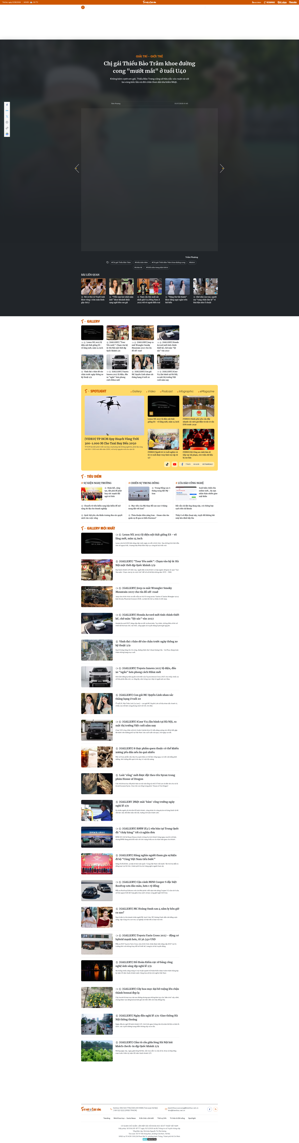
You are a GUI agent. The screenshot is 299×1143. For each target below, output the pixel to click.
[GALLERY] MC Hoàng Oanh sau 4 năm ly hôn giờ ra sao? (147, 910)
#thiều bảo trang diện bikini (157, 267)
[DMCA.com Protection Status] (149, 1139)
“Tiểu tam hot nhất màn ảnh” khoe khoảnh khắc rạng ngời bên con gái (121, 300)
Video (151, 391)
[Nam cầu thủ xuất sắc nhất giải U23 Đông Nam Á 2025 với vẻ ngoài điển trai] (149, 286)
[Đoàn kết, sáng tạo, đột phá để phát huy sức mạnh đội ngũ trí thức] (91, 494)
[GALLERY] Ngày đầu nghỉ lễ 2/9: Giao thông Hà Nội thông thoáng (147, 1017)
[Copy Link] (7, 128)
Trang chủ (83, 7)
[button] (222, 168)
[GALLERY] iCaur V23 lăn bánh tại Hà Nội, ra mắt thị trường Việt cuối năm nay (167, 375)
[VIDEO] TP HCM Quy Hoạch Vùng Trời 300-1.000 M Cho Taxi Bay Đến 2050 (112, 441)
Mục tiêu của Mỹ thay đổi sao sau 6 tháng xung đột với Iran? (147, 507)
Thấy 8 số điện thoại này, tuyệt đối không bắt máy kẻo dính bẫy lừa (195, 516)
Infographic (186, 391)
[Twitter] (7, 116)
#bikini (192, 262)
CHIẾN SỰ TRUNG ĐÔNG (144, 483)
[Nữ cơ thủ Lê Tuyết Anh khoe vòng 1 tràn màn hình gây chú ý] (93, 286)
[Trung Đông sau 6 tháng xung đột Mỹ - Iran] (138, 494)
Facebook (209, 1109)
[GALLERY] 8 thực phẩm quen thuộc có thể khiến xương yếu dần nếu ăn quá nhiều (147, 750)
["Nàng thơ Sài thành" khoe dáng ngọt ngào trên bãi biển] (177, 286)
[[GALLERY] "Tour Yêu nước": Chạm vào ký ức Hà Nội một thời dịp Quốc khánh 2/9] (118, 332)
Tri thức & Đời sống (151, 7)
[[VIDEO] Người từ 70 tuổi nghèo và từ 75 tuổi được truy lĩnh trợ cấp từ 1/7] (163, 439)
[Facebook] (7, 105)
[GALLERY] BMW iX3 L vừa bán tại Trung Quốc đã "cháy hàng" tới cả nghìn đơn (147, 830)
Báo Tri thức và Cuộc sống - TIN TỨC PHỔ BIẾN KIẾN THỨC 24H (149, 2)
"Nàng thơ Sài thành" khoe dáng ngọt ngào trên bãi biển (176, 300)
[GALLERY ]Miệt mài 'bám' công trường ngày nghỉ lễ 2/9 (145, 803)
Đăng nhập (213, 7)
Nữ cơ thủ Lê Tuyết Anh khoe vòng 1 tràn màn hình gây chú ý (93, 300)
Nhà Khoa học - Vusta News (106, 7)
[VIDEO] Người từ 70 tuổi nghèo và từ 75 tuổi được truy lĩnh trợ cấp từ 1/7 (163, 455)
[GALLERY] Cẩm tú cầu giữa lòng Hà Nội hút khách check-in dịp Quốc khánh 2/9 (144, 1044)
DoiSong (282, 2)
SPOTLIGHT (98, 391)
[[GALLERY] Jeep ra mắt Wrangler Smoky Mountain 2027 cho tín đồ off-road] (143, 332)
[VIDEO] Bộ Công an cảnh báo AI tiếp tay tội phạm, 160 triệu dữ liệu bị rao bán (198, 455)
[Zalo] (7, 111)
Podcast (167, 391)
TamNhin (293, 2)
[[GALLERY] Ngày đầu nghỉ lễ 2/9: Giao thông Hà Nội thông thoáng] (97, 1024)
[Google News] (7, 134)
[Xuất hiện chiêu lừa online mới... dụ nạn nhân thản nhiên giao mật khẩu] (186, 494)
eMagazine (207, 391)
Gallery (137, 391)
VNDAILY (269, 2)
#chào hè (138, 267)
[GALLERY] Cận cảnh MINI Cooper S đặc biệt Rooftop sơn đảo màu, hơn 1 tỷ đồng (146, 884)
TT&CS (188, 464)
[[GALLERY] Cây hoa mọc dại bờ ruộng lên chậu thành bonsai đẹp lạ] (97, 997)
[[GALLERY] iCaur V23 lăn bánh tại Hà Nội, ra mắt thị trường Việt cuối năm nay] (168, 362)
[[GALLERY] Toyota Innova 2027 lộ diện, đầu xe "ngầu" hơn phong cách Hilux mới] (118, 362)
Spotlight (164, 7)
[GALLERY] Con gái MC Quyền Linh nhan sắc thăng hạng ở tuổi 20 (142, 374)
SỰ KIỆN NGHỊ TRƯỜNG (97, 483)
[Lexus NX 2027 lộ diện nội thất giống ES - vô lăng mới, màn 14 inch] (92, 332)
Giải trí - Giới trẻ (149, 56)
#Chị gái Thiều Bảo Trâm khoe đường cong (168, 262)
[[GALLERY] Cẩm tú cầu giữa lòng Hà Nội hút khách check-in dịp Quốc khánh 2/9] (97, 1050)
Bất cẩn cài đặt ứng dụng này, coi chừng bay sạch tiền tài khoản (195, 507)
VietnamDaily (207, 464)
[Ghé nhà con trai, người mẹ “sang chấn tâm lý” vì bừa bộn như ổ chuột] (205, 286)
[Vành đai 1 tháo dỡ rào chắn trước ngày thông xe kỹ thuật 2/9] (92, 362)
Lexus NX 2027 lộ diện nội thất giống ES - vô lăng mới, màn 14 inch (92, 345)
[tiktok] (167, 464)
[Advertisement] (149, 28)
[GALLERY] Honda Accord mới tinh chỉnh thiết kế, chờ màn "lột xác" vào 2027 (168, 346)
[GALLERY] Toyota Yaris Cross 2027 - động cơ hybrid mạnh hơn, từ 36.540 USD (147, 937)
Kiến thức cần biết (125, 7)
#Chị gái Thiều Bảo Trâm (121, 262)
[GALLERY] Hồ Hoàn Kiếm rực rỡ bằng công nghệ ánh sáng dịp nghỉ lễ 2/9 (144, 964)
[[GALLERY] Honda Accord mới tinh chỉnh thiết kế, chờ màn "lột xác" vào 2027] (168, 332)
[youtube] (175, 464)
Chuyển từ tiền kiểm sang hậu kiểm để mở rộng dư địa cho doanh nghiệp (101, 507)
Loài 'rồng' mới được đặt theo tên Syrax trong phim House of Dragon (145, 777)
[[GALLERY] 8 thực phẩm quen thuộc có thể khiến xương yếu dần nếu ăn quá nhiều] (97, 756)
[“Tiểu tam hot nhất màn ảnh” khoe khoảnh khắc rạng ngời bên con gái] (121, 286)
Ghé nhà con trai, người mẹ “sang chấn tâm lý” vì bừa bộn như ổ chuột (205, 300)
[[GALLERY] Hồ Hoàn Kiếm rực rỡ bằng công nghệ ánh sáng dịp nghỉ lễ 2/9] (97, 970)
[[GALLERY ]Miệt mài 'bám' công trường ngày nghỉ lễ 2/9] (97, 810)
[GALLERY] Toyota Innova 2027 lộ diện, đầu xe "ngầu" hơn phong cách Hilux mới (117, 375)
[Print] (7, 122)
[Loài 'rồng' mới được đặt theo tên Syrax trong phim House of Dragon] (97, 783)
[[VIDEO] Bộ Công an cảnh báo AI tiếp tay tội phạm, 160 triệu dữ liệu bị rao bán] (198, 439)
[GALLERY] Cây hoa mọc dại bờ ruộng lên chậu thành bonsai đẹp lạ (147, 990)
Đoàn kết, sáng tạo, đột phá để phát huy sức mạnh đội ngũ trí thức (113, 492)
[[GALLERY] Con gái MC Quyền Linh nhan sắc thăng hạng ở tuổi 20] (143, 362)
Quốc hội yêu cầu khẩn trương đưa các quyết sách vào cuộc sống (101, 516)
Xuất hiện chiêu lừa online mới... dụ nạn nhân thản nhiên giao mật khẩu (208, 492)
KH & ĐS (196, 464)
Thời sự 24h (138, 7)
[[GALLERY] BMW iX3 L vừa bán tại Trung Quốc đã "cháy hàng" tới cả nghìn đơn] (97, 837)
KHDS (256, 2)
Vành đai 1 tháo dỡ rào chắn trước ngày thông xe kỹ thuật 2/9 (92, 374)
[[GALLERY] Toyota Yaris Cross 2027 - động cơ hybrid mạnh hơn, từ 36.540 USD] (97, 944)
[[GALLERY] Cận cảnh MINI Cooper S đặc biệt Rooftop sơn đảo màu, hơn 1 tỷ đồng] (97, 890)
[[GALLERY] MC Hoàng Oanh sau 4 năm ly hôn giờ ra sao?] (97, 917)
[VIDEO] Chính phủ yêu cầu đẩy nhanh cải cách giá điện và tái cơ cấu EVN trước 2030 (198, 422)
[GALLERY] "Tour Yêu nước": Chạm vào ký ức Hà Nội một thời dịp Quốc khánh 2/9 (117, 346)
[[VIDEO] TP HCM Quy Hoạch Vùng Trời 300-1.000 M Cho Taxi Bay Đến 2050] (114, 415)
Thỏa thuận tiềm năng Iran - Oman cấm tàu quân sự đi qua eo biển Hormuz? (148, 516)
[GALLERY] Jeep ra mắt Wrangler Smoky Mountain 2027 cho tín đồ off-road (142, 346)
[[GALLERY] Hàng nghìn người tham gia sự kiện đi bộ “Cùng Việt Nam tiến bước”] (97, 863)
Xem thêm (170, 7)
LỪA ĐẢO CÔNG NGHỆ (190, 483)
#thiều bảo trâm (141, 262)
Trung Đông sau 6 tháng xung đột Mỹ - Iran (161, 491)
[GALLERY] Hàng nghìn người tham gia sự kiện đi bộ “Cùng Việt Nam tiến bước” (146, 857)
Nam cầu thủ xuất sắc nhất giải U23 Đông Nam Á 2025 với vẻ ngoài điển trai (148, 300)
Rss (215, 1109)
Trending (90, 7)
